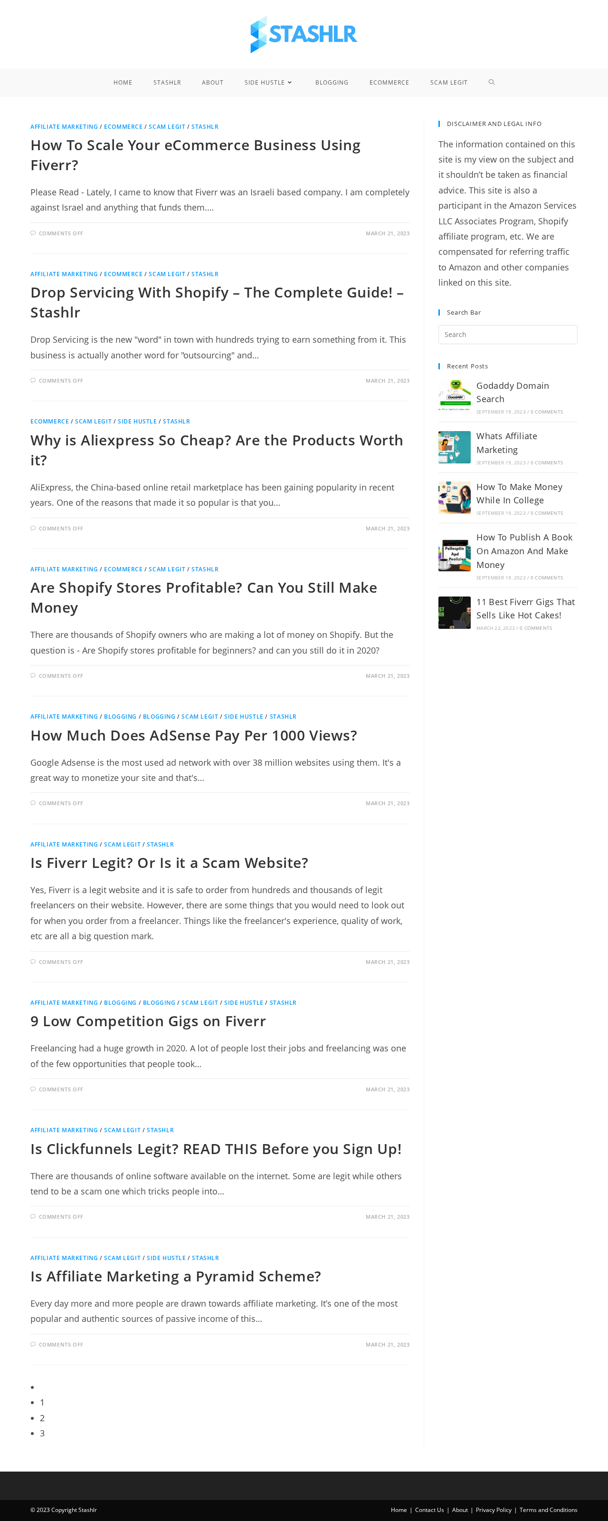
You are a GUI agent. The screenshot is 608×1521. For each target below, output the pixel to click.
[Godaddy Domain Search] (454, 396)
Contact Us (429, 1510)
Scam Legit (167, 127)
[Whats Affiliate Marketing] (454, 447)
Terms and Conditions (549, 1510)
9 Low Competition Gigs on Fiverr (148, 1020)
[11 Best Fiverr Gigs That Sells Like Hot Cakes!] (454, 613)
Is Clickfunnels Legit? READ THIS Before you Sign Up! (215, 1148)
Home (399, 1510)
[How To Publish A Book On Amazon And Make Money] (454, 555)
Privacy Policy (494, 1510)
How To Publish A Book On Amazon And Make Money (524, 550)
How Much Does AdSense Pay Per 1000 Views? (194, 735)
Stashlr (204, 127)
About (460, 1510)
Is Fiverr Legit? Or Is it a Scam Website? (169, 862)
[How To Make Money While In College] (454, 497)
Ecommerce (123, 127)
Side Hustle (137, 421)
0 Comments (547, 411)
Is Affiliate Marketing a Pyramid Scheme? (176, 1276)
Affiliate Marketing (64, 127)
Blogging (120, 716)
